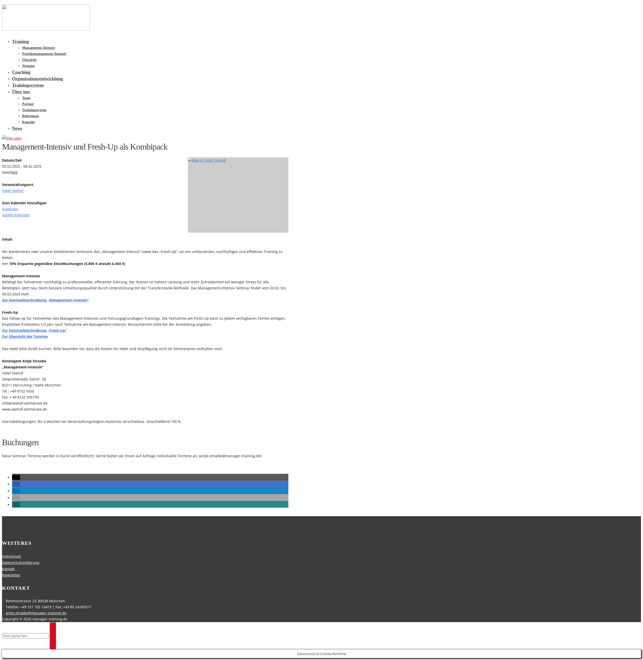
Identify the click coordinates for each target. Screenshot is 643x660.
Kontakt (28, 122)
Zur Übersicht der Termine (25, 336)
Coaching (21, 72)
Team (26, 98)
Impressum (11, 556)
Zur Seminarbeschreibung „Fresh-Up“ (34, 330)
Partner (28, 104)
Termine (28, 66)
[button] (16, 477)
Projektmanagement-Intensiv (44, 54)
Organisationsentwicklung (37, 78)
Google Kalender (16, 215)
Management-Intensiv (38, 48)
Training (20, 41)
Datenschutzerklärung (20, 562)
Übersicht (29, 60)
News (17, 128)
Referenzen (30, 116)
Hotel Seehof (12, 190)
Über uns (21, 91)
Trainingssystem (28, 85)
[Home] (11, 138)
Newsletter (11, 575)
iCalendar (10, 209)
